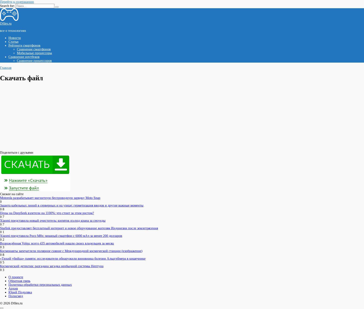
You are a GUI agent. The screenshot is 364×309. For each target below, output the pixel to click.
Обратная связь (19, 281)
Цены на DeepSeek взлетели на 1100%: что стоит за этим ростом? (47, 213)
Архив (13, 288)
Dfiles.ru (6, 23)
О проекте (15, 277)
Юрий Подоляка (20, 292)
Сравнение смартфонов (34, 49)
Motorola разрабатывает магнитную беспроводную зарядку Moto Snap (50, 198)
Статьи (13, 41)
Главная (5, 68)
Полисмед (15, 296)
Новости (14, 38)
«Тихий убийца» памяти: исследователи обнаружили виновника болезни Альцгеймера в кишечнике (73, 258)
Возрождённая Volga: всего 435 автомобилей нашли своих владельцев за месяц (57, 243)
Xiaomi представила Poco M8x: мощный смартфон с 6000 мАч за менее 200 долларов (61, 236)
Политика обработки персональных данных (40, 284)
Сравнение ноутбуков (24, 57)
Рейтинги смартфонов (24, 45)
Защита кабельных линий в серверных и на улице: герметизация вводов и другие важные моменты (71, 205)
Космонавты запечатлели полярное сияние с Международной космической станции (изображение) (71, 251)
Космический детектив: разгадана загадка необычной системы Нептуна (51, 266)
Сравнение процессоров (34, 60)
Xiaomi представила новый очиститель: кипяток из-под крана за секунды (53, 220)
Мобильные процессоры (34, 53)
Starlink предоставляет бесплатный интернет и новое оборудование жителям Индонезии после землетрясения (79, 228)
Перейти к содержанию (17, 2)
